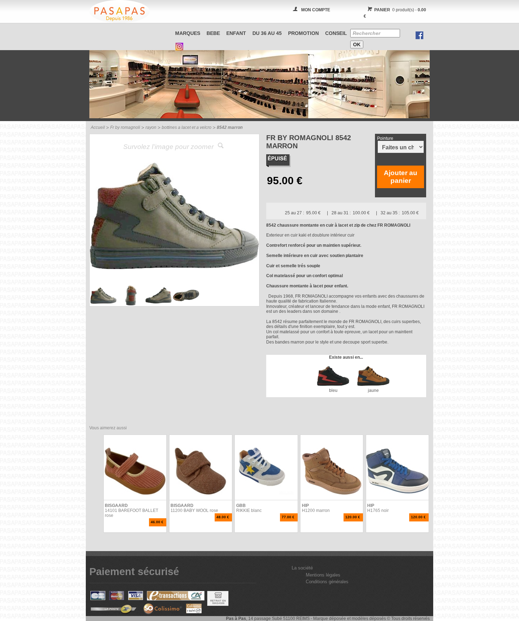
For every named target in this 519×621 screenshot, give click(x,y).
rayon (150, 127)
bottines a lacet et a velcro (186, 127)
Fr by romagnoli (125, 127)
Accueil (98, 127)
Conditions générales (327, 581)
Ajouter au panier (400, 176)
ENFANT (236, 33)
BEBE (213, 33)
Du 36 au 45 (267, 33)
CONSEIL (336, 33)
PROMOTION (303, 33)
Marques (187, 33)
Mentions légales (323, 575)
